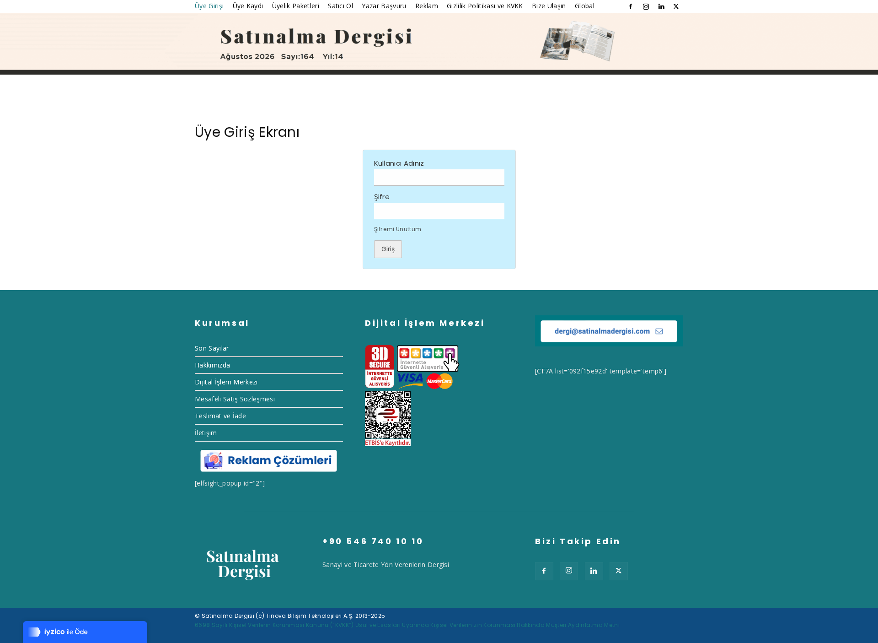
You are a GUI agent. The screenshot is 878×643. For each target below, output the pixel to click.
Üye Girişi (209, 5)
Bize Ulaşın (549, 5)
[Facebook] (630, 6)
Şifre (382, 196)
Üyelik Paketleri (295, 5)
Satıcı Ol (340, 5)
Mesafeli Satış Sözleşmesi (235, 398)
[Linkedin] (661, 6)
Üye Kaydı (248, 5)
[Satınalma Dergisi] (439, 44)
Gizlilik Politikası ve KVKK (485, 5)
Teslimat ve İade (220, 415)
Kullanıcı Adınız (399, 163)
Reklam (426, 5)
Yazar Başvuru (384, 5)
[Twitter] (676, 6)
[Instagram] (646, 6)
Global (584, 5)
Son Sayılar (212, 348)
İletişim (206, 432)
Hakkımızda (212, 365)
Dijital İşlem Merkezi (226, 382)
